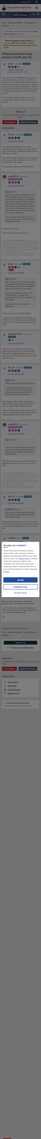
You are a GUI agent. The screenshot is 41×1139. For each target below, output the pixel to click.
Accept (20, 579)
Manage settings (20, 592)
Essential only (20, 586)
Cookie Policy (24, 558)
